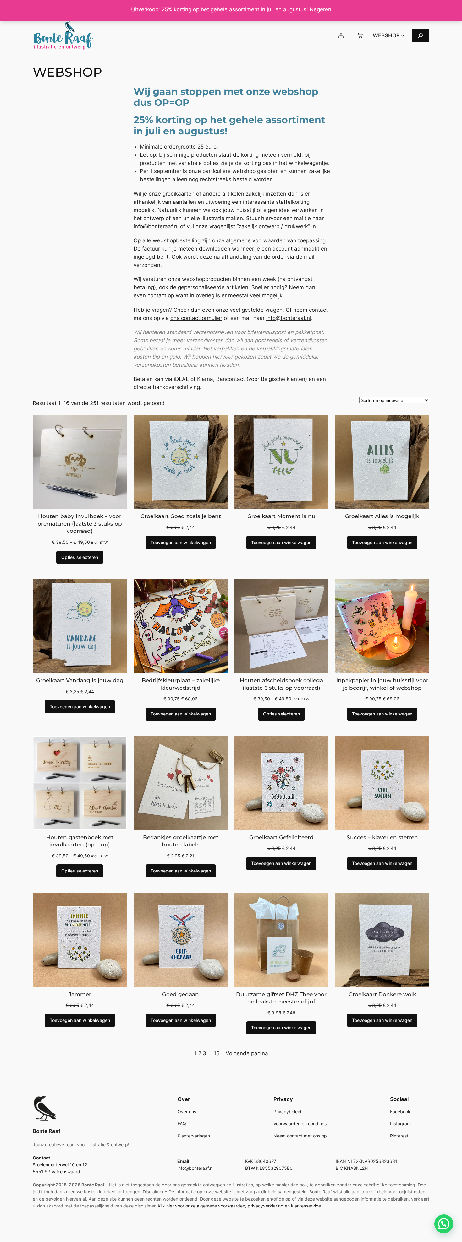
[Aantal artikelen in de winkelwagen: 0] (360, 35)
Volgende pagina (247, 1053)
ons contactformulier (196, 318)
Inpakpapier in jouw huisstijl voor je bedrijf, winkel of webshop (382, 684)
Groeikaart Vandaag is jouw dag (80, 680)
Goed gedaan (180, 994)
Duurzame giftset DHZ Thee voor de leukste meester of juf (281, 998)
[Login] (340, 35)
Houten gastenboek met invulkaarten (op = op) (79, 841)
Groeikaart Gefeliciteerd (281, 837)
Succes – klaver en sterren (382, 837)
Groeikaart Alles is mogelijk (382, 516)
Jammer (80, 994)
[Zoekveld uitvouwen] (420, 35)
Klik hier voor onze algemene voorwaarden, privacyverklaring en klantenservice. (240, 1205)
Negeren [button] (320, 9)
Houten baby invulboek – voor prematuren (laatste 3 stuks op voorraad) (79, 523)
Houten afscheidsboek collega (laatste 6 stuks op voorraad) (281, 684)
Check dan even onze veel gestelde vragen (228, 310)
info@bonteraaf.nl (156, 226)
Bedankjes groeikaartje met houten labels (180, 841)
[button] (443, 1223)
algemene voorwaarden (256, 240)
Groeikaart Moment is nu (281, 516)
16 (217, 1053)
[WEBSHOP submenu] (402, 35)
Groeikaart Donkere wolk (382, 994)
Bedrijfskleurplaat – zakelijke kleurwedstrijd (181, 684)
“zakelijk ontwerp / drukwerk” (273, 226)
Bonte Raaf (46, 1131)
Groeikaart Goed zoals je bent (180, 516)
